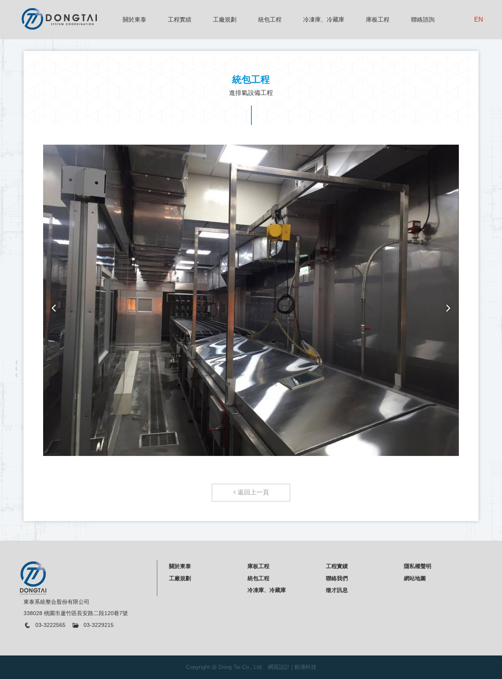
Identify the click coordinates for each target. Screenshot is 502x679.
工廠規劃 (224, 19)
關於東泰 (134, 19)
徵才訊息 (337, 590)
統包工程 (270, 19)
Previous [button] (53, 308)
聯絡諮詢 (423, 19)
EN (478, 19)
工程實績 (179, 19)
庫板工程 (377, 19)
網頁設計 (279, 667)
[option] (251, 304)
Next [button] (448, 308)
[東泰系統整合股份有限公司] (59, 18)
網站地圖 (415, 578)
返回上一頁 (253, 492)
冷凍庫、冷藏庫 (323, 19)
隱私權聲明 (417, 566)
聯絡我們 (337, 578)
